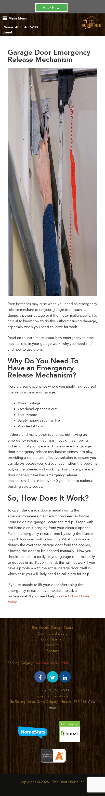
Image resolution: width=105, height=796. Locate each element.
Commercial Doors (52, 633)
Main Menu (17, 18)
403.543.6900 (26, 27)
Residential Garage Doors (52, 627)
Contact (52, 650)
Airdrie (63, 662)
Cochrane (42, 662)
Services (52, 644)
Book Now (51, 8)
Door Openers (52, 639)
